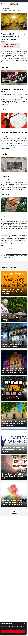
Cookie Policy (6, 628)
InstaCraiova (4, 257)
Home (4, 8)
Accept (13, 631)
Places (9, 8)
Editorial (4, 42)
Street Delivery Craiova (21, 255)
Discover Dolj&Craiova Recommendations (8, 45)
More (14, 511)
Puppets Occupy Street (13, 254)
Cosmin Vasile (11, 257)
